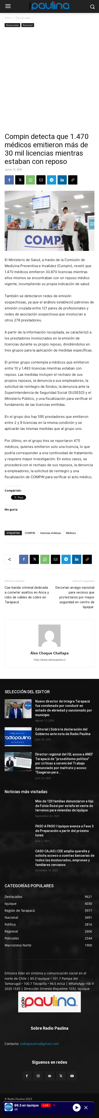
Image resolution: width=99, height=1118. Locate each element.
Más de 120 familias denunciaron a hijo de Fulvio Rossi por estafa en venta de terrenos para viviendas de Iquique (64, 805)
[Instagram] (38, 1076)
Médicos (71, 533)
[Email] (41, 180)
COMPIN (30, 533)
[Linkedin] (62, 180)
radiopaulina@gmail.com (39, 1043)
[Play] (77, 1108)
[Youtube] (72, 1076)
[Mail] (49, 1076)
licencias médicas (50, 533)
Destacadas (23, 18)
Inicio (8, 18)
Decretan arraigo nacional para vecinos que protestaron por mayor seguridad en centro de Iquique (74, 597)
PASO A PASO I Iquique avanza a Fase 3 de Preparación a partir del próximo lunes (64, 830)
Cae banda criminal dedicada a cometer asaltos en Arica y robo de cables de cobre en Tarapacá (27, 594)
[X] (19, 180)
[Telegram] (51, 180)
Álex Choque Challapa (49, 653)
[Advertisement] (49, 80)
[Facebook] (9, 180)
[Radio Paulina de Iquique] (49, 5)
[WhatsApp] (30, 180)
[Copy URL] (72, 180)
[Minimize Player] (86, 1107)
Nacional (28, 25)
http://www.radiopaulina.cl (49, 659)
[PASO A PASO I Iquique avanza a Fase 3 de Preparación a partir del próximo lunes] (18, 833)
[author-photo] (49, 647)
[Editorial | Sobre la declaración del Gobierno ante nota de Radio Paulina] (18, 736)
